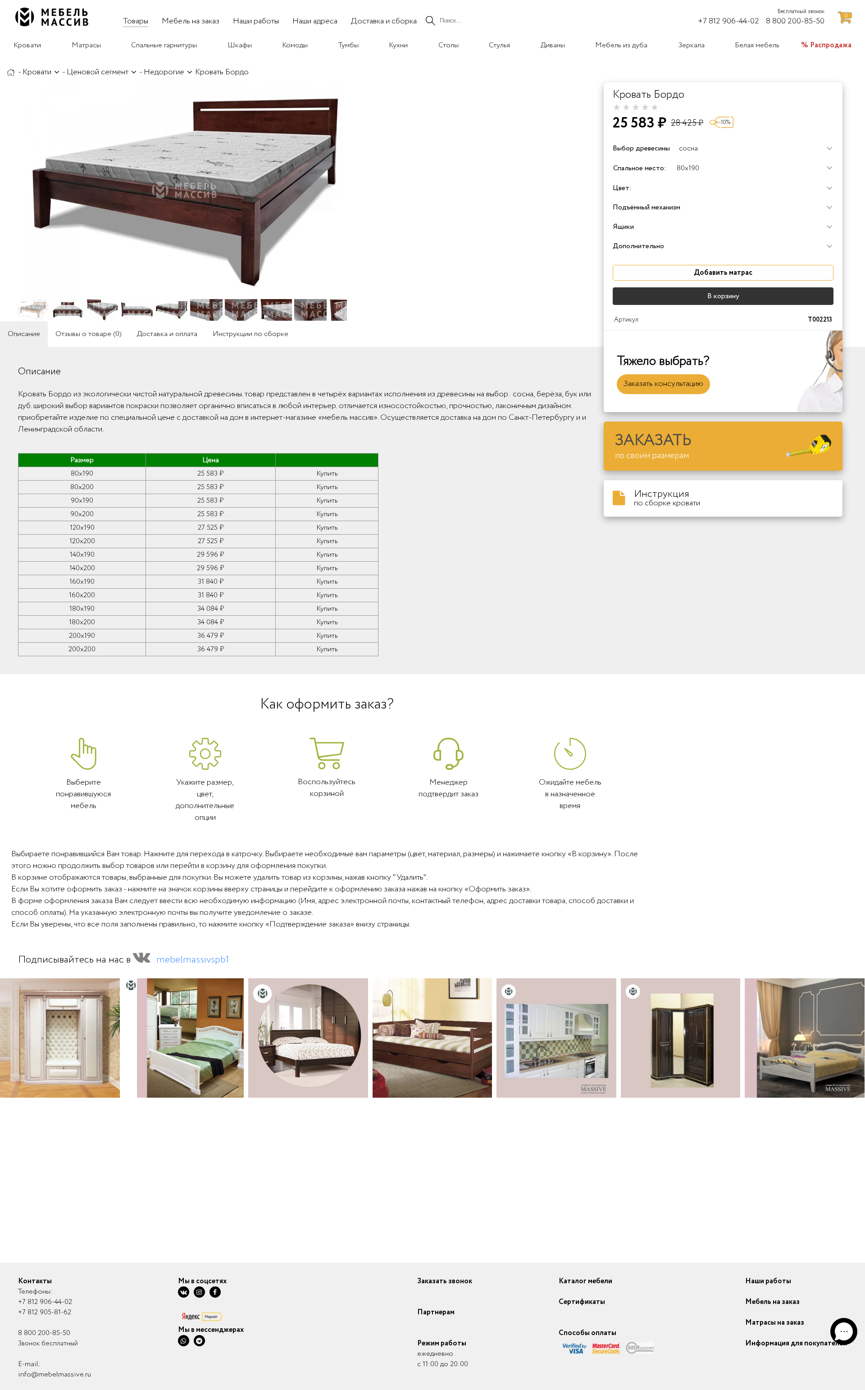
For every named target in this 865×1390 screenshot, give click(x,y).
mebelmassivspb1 (192, 960)
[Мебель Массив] (11, 72)
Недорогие (164, 72)
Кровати (37, 72)
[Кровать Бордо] (185, 190)
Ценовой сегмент (97, 72)
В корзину (723, 296)
